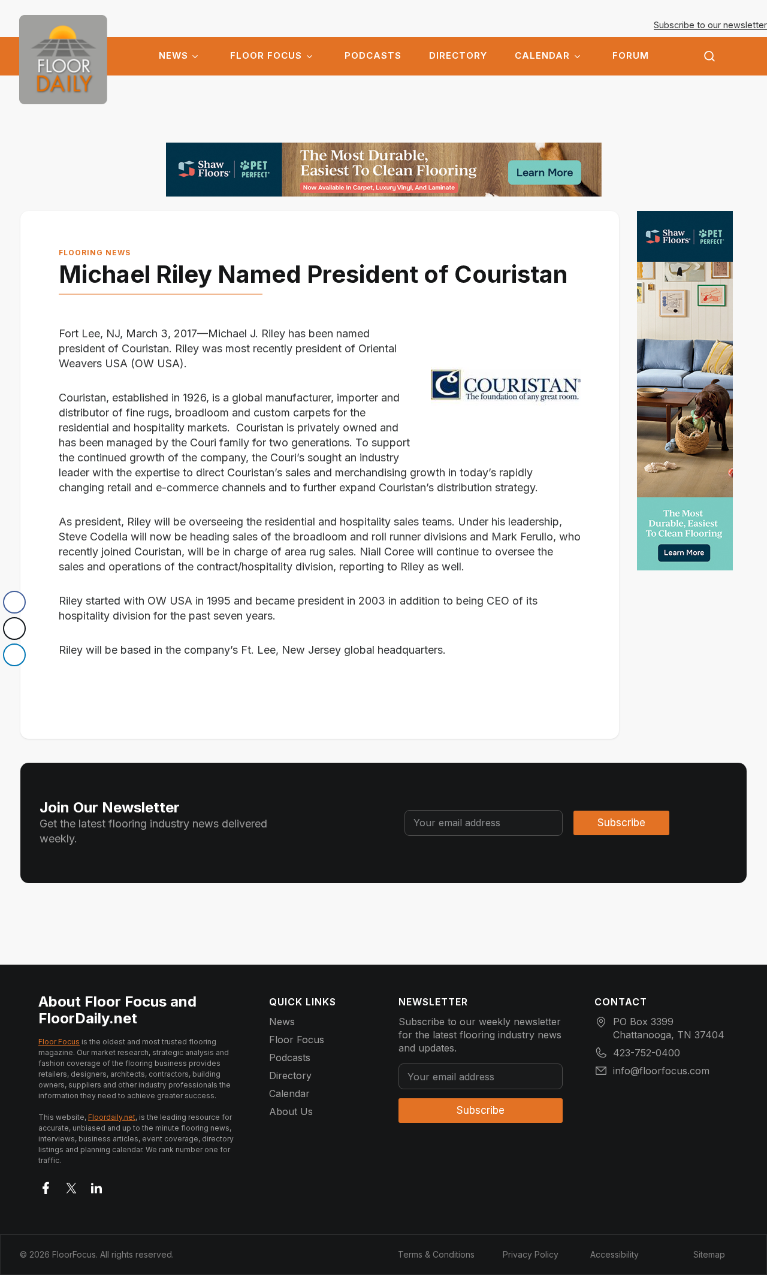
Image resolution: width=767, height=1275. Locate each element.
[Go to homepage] (63, 59)
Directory (458, 55)
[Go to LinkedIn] (96, 1186)
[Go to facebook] (46, 1186)
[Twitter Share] (14, 628)
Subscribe (621, 823)
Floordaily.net (111, 1117)
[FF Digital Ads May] (384, 170)
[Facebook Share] (14, 602)
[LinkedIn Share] (14, 654)
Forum (630, 55)
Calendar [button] (542, 55)
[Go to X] (71, 1186)
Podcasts (373, 55)
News (173, 55)
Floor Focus (266, 55)
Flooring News (95, 252)
